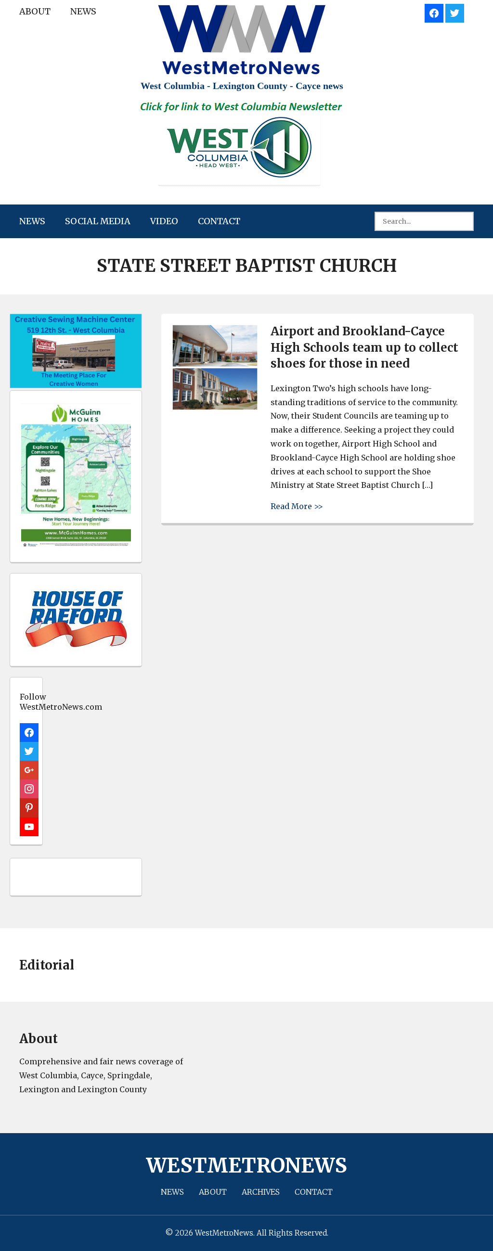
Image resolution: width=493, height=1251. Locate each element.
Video (164, 221)
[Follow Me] (454, 11)
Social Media (97, 221)
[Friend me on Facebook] (434, 11)
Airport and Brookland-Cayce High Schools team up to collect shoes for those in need (364, 347)
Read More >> (297, 506)
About (35, 11)
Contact (219, 221)
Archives (261, 1192)
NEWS (83, 11)
